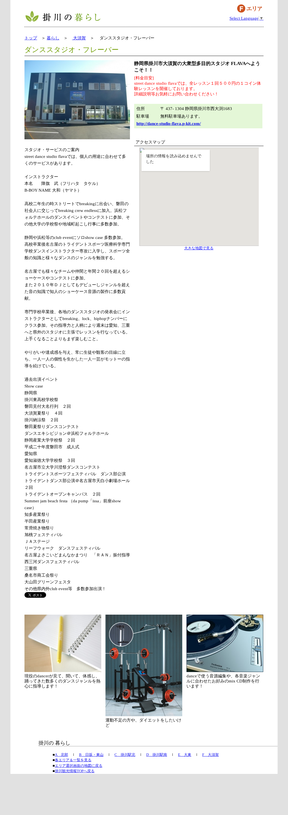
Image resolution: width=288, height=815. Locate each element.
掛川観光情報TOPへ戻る (74, 771)
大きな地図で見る (198, 248)
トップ (30, 38)
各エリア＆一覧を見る (73, 760)
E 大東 (184, 755)
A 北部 (61, 755)
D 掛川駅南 (156, 755)
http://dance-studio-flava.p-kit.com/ (168, 123)
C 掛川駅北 (124, 755)
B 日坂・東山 (91, 755)
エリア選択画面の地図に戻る (78, 765)
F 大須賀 (210, 755)
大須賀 (79, 38)
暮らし (53, 38)
